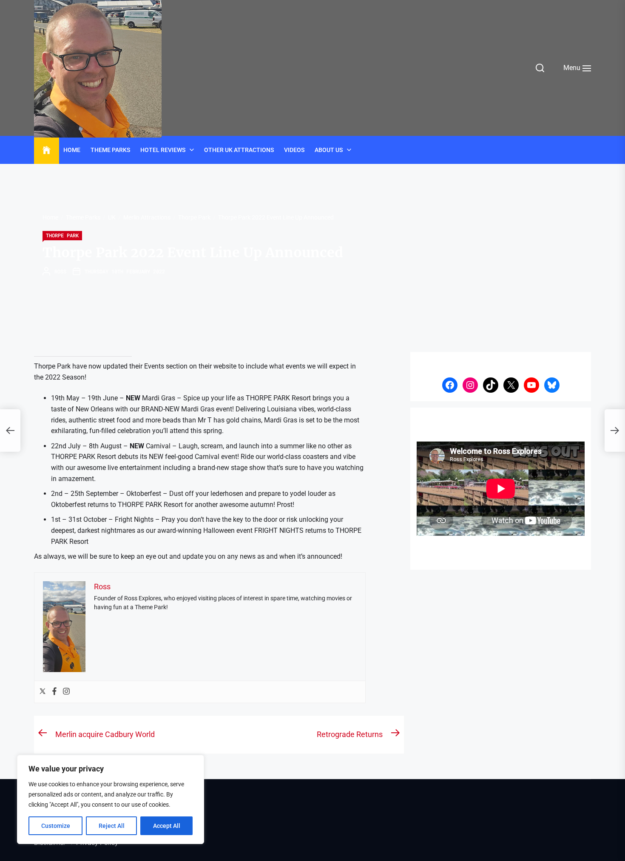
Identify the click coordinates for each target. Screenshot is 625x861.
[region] (110, 799)
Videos (294, 149)
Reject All (112, 825)
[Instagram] (66, 691)
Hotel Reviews (162, 149)
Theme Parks (110, 149)
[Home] (47, 150)
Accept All (166, 825)
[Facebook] (54, 691)
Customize (55, 825)
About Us (329, 149)
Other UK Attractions (239, 149)
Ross (60, 271)
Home (71, 149)
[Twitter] (42, 691)
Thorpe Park (62, 235)
